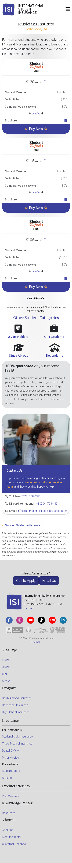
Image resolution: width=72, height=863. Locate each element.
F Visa (6, 660)
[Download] (65, 120)
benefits (36, 113)
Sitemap (36, 642)
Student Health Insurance (17, 736)
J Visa (6, 667)
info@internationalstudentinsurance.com (42, 510)
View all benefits (36, 298)
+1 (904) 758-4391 (47, 503)
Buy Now (36, 129)
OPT (4, 674)
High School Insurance (16, 712)
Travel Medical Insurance (17, 743)
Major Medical (10, 757)
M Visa (6, 681)
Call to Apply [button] (26, 580)
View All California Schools (22, 525)
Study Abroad (18, 355)
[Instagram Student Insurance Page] (19, 620)
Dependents (54, 355)
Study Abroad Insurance (17, 698)
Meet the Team (11, 837)
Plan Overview (10, 796)
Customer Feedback (14, 844)
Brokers (7, 777)
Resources (8, 813)
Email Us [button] (49, 580)
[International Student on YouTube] (30, 620)
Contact (29, 608)
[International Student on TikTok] (41, 620)
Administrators (11, 770)
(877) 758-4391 (31, 496)
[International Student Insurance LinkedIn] (63, 620)
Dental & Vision (11, 750)
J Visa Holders (18, 337)
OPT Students (54, 337)
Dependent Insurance (15, 705)
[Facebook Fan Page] (9, 620)
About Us (7, 830)
